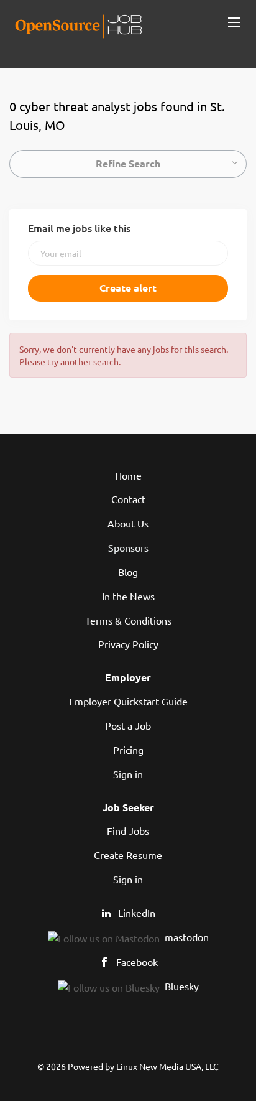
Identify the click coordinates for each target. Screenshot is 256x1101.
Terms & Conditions (128, 620)
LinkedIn (136, 912)
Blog (128, 571)
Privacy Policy (128, 644)
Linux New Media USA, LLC (167, 1066)
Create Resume (128, 854)
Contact (128, 499)
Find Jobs (128, 830)
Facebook (137, 961)
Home (128, 475)
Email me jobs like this (79, 228)
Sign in (128, 774)
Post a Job (128, 725)
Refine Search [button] (128, 163)
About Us (128, 523)
